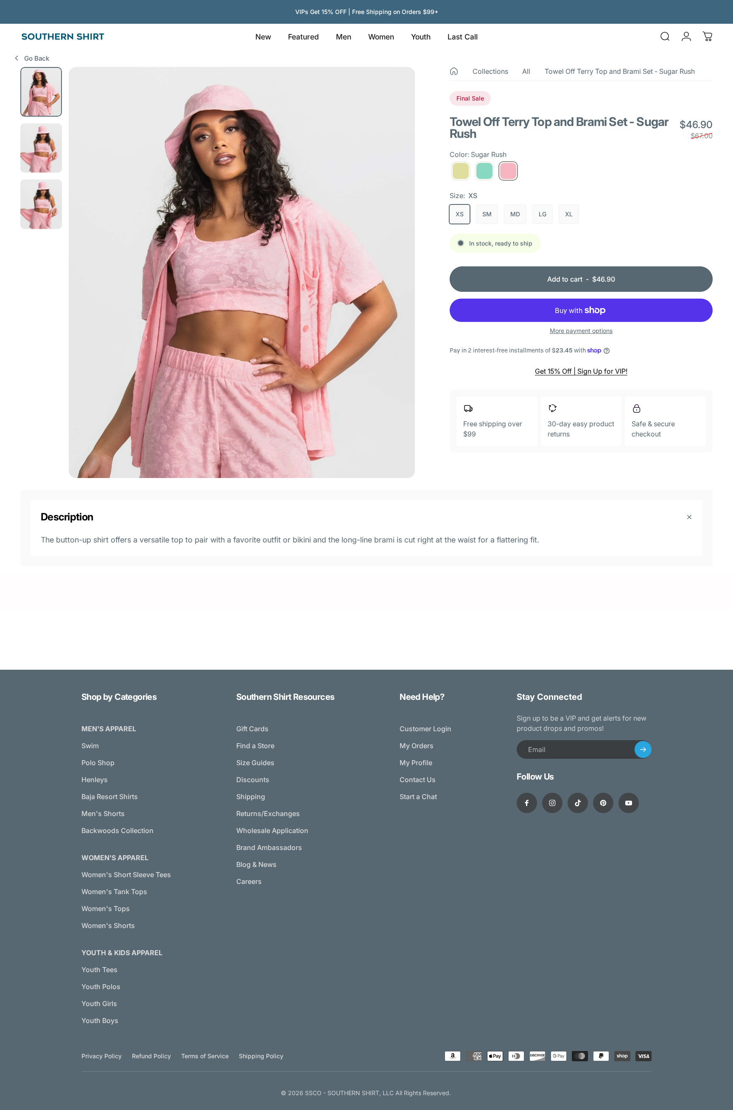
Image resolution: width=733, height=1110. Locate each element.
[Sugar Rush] (508, 171)
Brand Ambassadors (269, 847)
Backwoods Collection (117, 830)
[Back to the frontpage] (454, 71)
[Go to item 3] (41, 204)
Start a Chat (418, 796)
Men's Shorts (103, 813)
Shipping (250, 796)
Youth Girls (99, 1003)
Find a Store (255, 745)
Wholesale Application (272, 830)
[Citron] (461, 171)
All (526, 71)
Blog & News (256, 864)
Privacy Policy (101, 1056)
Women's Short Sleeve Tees (126, 874)
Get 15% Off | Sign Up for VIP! (581, 371)
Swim (90, 745)
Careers (249, 881)
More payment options (581, 330)
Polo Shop (98, 762)
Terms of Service (205, 1056)
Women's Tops (105, 908)
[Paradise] (484, 171)
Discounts (252, 779)
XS (460, 214)
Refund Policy (151, 1056)
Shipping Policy (261, 1056)
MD (515, 214)
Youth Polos (100, 986)
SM (487, 214)
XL (569, 214)
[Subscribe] (643, 749)
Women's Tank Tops (114, 891)
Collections (490, 71)
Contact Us (418, 779)
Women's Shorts (108, 925)
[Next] (393, 291)
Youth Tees (99, 969)
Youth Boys (99, 1020)
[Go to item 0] (41, 92)
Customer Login (425, 728)
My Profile (416, 762)
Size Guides (255, 762)
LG (542, 214)
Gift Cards (252, 728)
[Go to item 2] (41, 148)
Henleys (94, 779)
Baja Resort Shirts (109, 796)
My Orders (417, 745)
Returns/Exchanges (268, 813)
